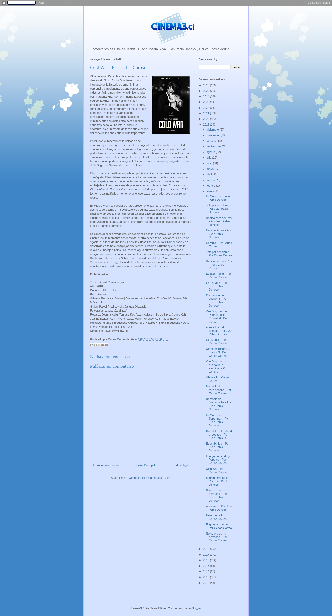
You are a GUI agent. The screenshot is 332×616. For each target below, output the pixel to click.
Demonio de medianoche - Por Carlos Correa (218, 390)
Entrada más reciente (106, 465)
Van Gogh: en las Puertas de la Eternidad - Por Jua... (217, 316)
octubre (212, 140)
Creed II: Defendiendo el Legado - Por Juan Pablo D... (219, 434)
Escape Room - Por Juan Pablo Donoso (218, 234)
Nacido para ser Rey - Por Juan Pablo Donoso (219, 221)
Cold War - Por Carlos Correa (216, 470)
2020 (206, 119)
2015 (206, 565)
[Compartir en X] (99, 345)
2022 (206, 107)
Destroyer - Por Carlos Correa (216, 517)
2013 (206, 577)
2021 (206, 113)
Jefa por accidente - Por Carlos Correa (219, 253)
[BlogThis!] (95, 345)
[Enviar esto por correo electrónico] (92, 345)
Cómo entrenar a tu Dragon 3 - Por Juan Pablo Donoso (218, 300)
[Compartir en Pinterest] (106, 345)
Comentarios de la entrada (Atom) (150, 477)
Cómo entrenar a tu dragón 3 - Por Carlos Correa (218, 352)
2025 (206, 90)
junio (210, 163)
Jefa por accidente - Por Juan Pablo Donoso (218, 209)
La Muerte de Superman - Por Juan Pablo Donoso (217, 420)
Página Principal (145, 465)
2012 (206, 582)
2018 (206, 548)
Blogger (196, 608)
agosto (211, 152)
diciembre (213, 129)
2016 (206, 560)
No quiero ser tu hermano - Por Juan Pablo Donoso (216, 495)
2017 (206, 554)
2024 (206, 96)
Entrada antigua (179, 465)
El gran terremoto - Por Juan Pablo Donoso (217, 481)
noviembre (214, 135)
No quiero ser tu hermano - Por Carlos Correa (216, 537)
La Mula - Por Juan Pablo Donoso (218, 198)
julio (209, 157)
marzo (211, 180)
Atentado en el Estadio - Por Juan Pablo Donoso (219, 331)
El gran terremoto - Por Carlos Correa (219, 526)
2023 (206, 102)
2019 (206, 124)
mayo (210, 168)
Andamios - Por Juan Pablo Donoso (219, 508)
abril (209, 174)
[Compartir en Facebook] (103, 345)
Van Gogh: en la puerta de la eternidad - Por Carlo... (216, 366)
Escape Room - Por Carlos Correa (218, 275)
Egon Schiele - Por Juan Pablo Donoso (217, 447)
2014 (206, 571)
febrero (211, 185)
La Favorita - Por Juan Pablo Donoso (216, 286)
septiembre (214, 146)
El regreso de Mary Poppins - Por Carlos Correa (218, 459)
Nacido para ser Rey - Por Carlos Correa (219, 264)
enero (210, 191)
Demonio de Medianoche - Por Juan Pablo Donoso (218, 404)
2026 (206, 85)
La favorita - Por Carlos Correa (216, 341)
